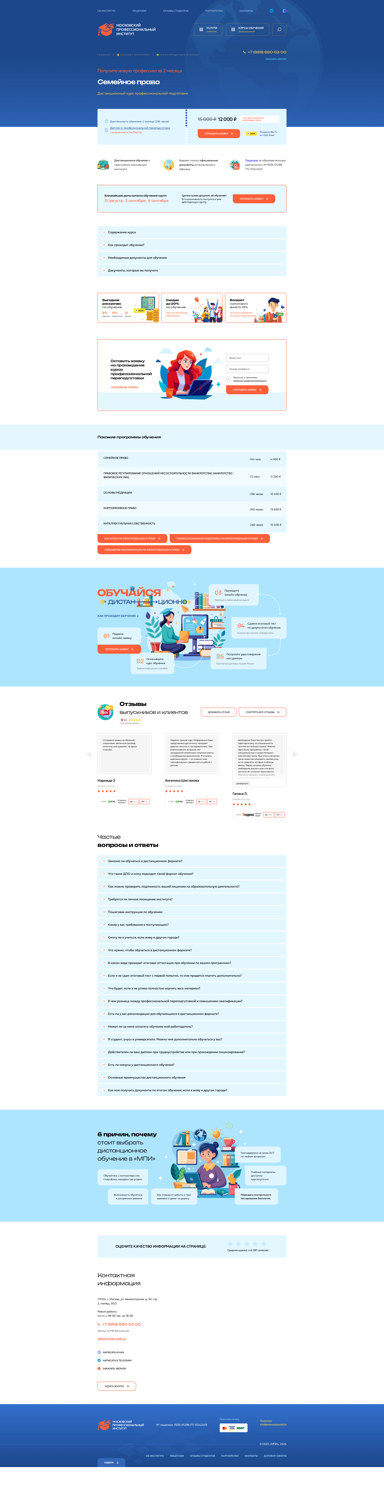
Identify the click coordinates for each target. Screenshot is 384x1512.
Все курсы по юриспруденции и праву (130, 538)
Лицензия (251, 160)
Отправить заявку (216, 133)
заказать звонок (276, 58)
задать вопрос (114, 1386)
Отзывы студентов (175, 10)
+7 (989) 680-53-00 (267, 52)
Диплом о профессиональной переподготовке (140, 128)
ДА (133, 801)
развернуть (242, 783)
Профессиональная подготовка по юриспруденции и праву (217, 538)
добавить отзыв (219, 712)
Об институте (107, 10)
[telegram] (272, 11)
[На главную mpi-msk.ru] (127, 24)
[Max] (284, 11)
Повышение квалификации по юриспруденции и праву (142, 549)
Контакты (246, 10)
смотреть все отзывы (260, 712)
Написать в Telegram (117, 1360)
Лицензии (139, 10)
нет (144, 801)
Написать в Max (113, 1352)
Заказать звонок (114, 1368)
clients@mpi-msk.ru (112, 1338)
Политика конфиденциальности (273, 1422)
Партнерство (214, 10)
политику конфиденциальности (249, 380)
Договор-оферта (275, 1455)
